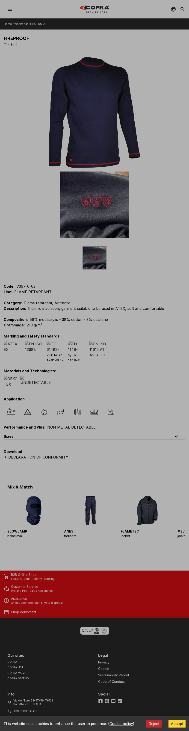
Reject (154, 723)
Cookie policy (121, 723)
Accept (177, 723)
